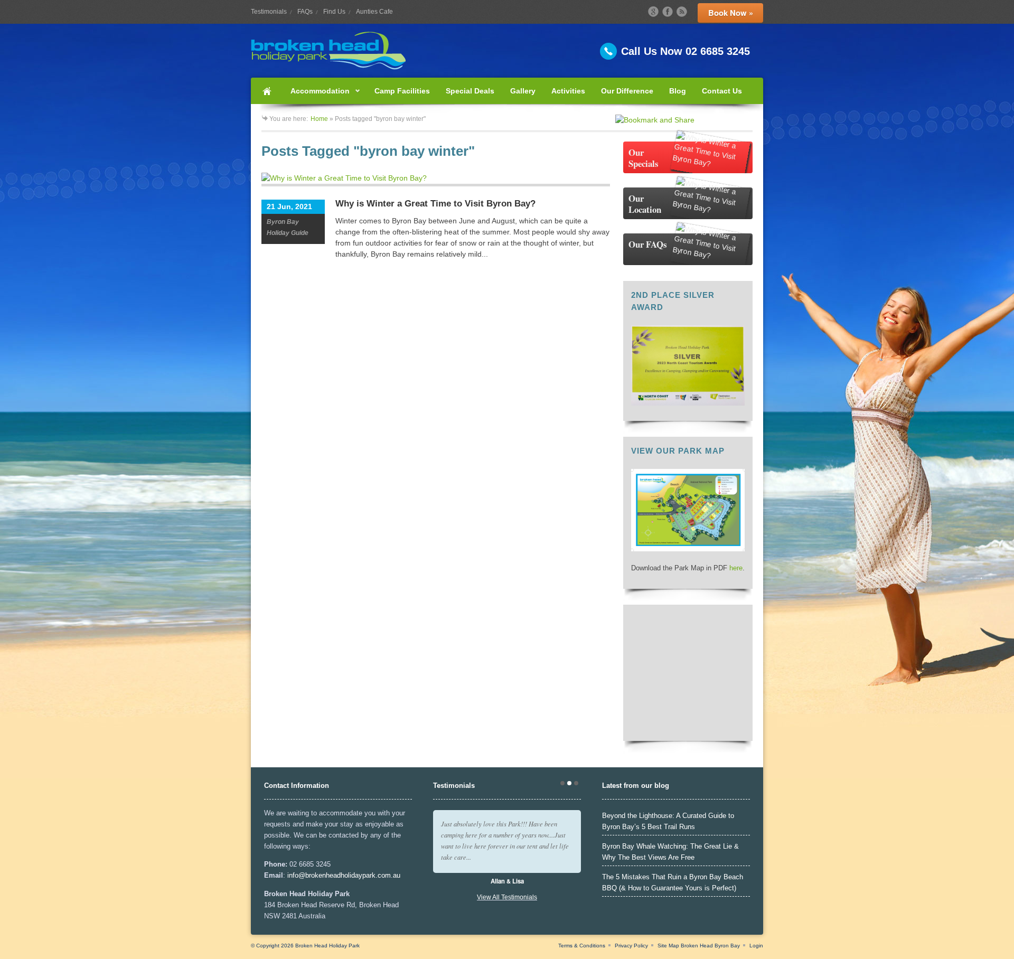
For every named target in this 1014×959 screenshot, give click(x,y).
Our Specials (643, 158)
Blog (677, 91)
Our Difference (627, 91)
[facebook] (667, 11)
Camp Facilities (402, 91)
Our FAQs (647, 244)
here (736, 568)
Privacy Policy (631, 945)
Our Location (644, 204)
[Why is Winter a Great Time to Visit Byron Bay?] (435, 179)
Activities (568, 91)
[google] (653, 11)
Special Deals (470, 91)
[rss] (682, 11)
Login (756, 945)
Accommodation (316, 95)
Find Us (334, 11)
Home (267, 91)
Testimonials (269, 11)
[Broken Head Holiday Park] (507, 51)
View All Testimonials (507, 897)
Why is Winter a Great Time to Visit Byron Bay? (435, 204)
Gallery (523, 91)
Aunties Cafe (374, 11)
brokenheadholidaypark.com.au (352, 875)
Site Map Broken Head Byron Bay (699, 945)
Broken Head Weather (688, 727)
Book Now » (730, 12)
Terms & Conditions (581, 945)
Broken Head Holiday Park (327, 945)
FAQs (305, 11)
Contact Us (722, 91)
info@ (296, 875)
